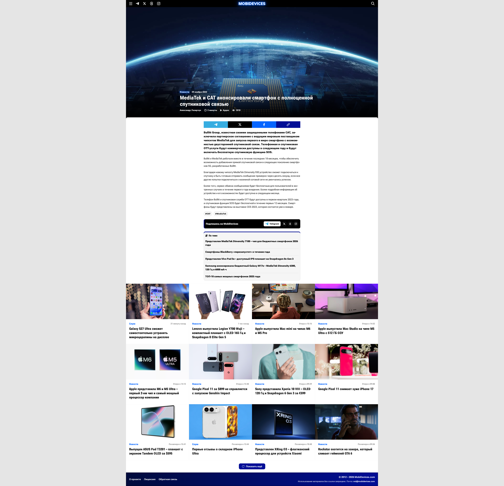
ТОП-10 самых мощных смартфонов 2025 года (232, 276)
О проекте (135, 479)
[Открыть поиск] (372, 3)
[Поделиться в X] (240, 124)
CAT (209, 214)
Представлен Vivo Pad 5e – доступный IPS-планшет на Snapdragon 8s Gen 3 (249, 258)
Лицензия (150, 479)
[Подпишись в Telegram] (137, 3)
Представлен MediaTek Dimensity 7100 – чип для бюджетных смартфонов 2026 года (251, 243)
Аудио (226, 110)
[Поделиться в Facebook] (264, 124)
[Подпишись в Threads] (151, 3)
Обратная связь (168, 479)
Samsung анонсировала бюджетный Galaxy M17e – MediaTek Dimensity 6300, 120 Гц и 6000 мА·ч (250, 267)
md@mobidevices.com (364, 481)
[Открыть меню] (130, 3)
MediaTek (221, 214)
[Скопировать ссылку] (288, 124)
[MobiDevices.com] (252, 3)
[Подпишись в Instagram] (158, 3)
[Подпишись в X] (144, 3)
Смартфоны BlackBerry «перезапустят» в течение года (237, 251)
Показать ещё (254, 466)
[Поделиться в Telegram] (216, 124)
